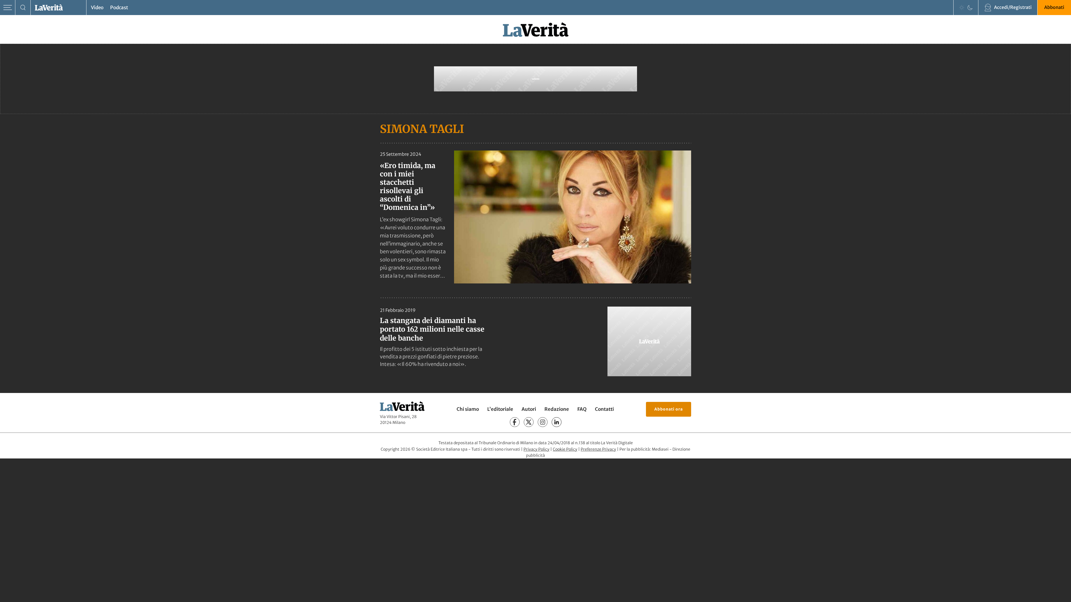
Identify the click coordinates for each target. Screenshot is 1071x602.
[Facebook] (515, 422)
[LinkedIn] (556, 422)
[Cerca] (23, 7)
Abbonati (1054, 7)
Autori (529, 409)
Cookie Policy (565, 449)
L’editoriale (500, 409)
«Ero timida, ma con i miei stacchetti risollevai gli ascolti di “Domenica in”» (407, 186)
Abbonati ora (668, 409)
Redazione (556, 409)
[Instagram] (542, 422)
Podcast (119, 7)
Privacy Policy (536, 449)
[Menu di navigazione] (7, 7)
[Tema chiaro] (961, 7)
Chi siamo (468, 409)
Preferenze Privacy (598, 449)
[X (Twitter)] (529, 422)
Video (97, 7)
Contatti (604, 409)
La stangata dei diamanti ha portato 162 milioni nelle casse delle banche (432, 329)
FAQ (582, 409)
